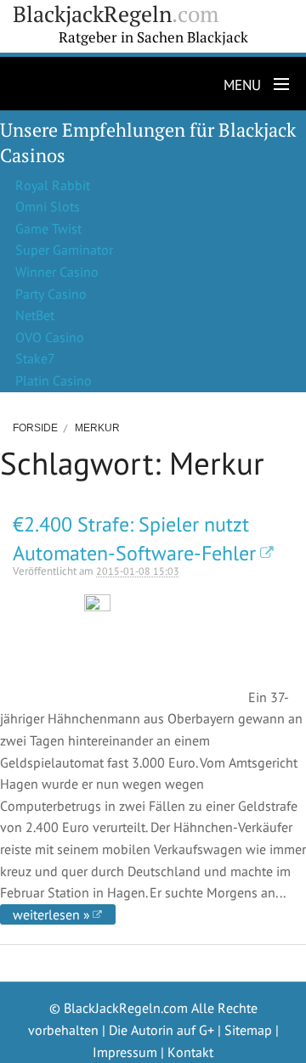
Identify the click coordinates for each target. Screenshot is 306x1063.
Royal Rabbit (52, 185)
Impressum (125, 1051)
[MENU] (277, 84)
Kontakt (190, 1051)
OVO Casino (49, 337)
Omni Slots (47, 206)
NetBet (34, 315)
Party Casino (51, 293)
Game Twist (48, 228)
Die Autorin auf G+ (161, 1029)
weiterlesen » (51, 914)
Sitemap (248, 1029)
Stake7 (35, 358)
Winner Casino (57, 271)
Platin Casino (53, 380)
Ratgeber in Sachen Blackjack (153, 37)
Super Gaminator (64, 249)
